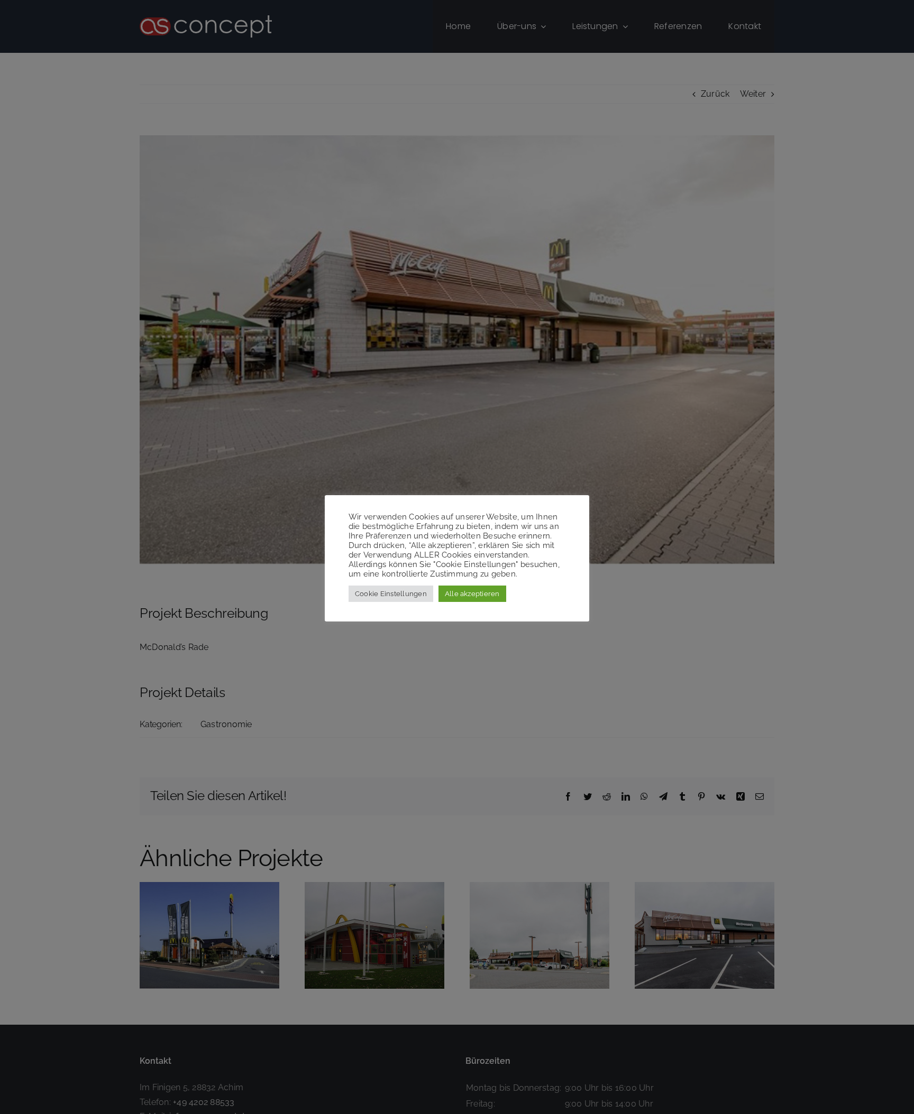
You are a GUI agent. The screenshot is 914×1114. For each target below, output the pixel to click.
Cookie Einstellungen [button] (391, 594)
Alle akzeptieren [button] (472, 594)
